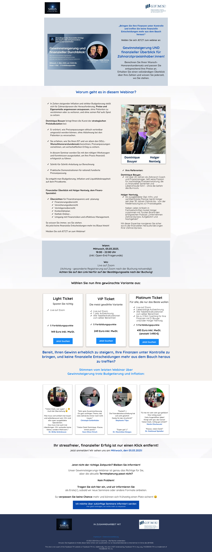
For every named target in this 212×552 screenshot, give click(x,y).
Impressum (97, 537)
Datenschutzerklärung (111, 537)
